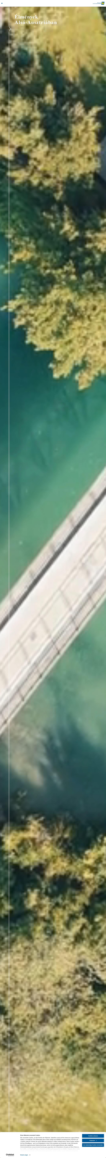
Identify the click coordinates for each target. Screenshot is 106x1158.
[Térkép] (5, 3)
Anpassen (92, 1140)
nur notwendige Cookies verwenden (93, 1145)
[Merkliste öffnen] (7, 3)
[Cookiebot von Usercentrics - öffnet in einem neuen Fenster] (10, 1155)
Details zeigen (24, 1155)
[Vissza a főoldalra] (98, 3)
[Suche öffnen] (9, 3)
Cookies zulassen (93, 1136)
